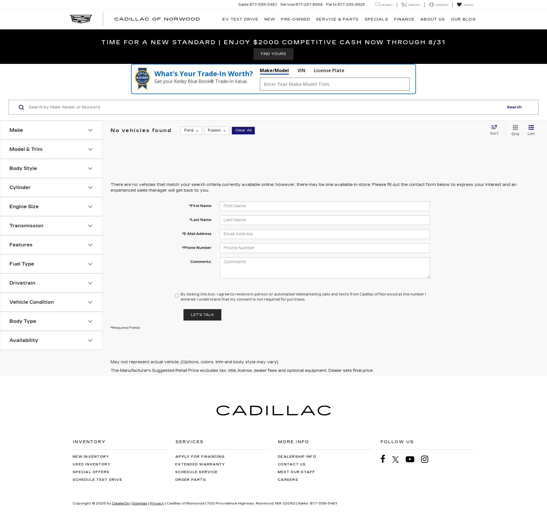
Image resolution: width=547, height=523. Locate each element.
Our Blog (463, 19)
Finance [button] (404, 19)
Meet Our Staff (296, 472)
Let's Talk (202, 315)
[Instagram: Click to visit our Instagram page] (427, 459)
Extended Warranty (200, 464)
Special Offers (91, 472)
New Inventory (91, 457)
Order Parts (190, 480)
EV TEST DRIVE (241, 19)
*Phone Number (196, 248)
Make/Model (274, 70)
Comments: (200, 262)
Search (514, 107)
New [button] (269, 19)
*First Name (200, 206)
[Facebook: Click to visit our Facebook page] (385, 459)
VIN (301, 70)
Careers (288, 480)
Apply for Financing (199, 457)
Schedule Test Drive (97, 480)
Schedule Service (196, 472)
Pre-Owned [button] (295, 19)
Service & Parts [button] (337, 19)
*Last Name (200, 220)
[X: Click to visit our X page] (398, 459)
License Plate (329, 70)
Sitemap (139, 503)
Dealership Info (297, 457)
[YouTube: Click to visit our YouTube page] (413, 459)
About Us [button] (432, 19)
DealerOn (121, 503)
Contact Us (292, 464)
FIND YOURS (273, 54)
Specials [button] (376, 19)
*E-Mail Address (196, 234)
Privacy (157, 503)
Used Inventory (92, 464)
